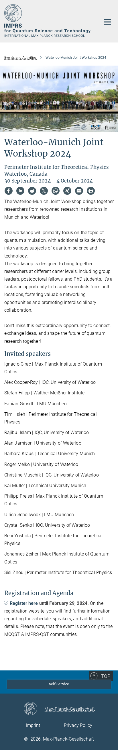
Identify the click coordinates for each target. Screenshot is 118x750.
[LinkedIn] (20, 191)
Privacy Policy (78, 725)
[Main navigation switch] (107, 22)
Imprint (33, 725)
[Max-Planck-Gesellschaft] (33, 709)
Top (105, 676)
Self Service (59, 684)
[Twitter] (44, 191)
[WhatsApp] (55, 191)
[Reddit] (32, 191)
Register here (24, 603)
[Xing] (67, 191)
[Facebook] (8, 191)
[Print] (90, 191)
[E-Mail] (79, 191)
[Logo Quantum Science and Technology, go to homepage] (48, 20)
